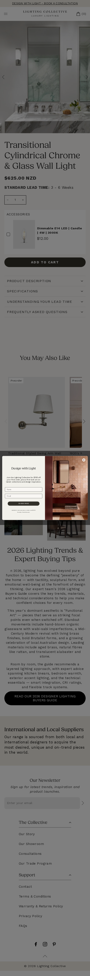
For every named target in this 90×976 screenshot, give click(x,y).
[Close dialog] (83, 460)
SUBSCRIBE (23, 503)
